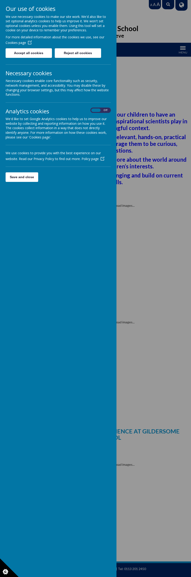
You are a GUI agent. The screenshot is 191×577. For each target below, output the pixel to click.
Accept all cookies (28, 53)
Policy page (90, 159)
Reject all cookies (78, 53)
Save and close (22, 177)
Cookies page (16, 42)
